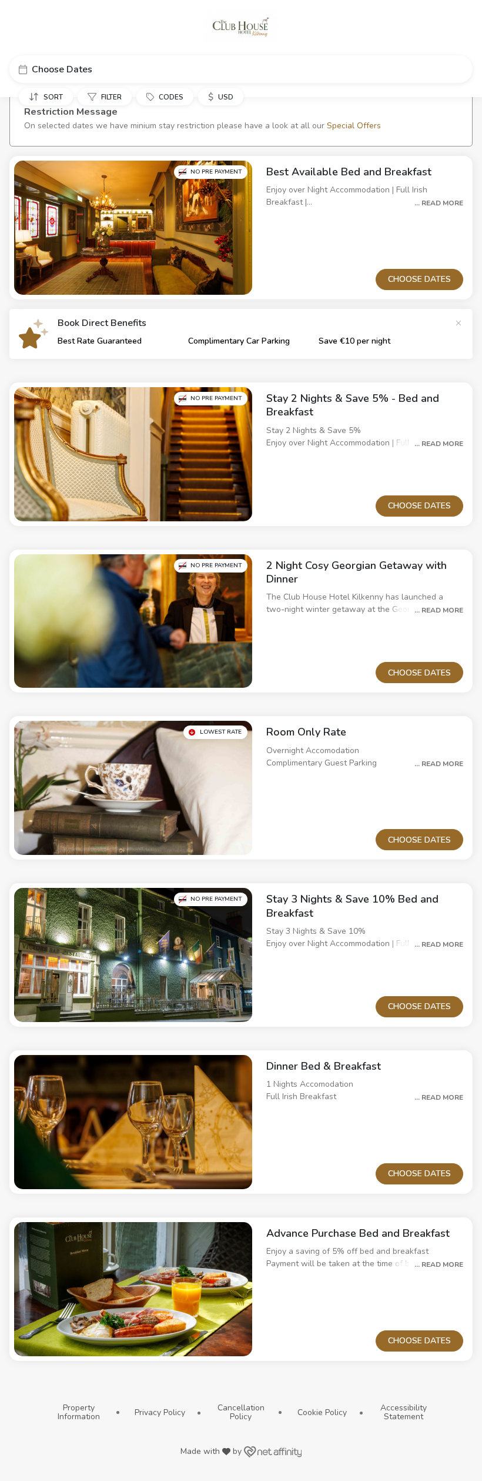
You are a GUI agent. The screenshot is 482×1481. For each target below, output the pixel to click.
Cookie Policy (322, 1412)
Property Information (79, 1412)
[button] (241, 69)
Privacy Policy (160, 1412)
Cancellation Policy (241, 1412)
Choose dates (419, 279)
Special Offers (354, 125)
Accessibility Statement (403, 1412)
